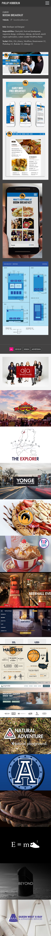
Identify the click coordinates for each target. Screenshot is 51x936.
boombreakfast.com (20, 20)
